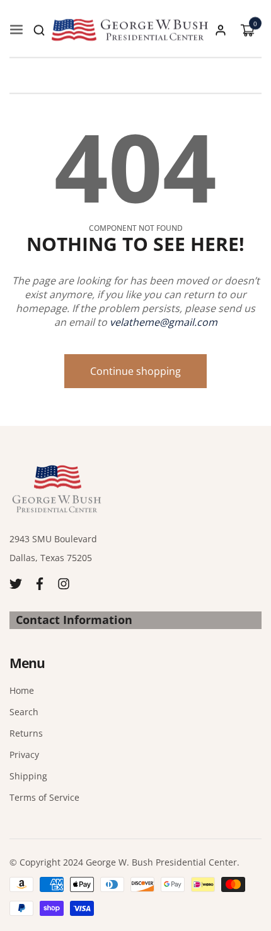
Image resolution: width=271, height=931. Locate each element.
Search (23, 712)
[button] (39, 30)
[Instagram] (63, 583)
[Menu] (16, 30)
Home (21, 690)
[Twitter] (15, 583)
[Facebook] (39, 583)
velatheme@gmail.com (163, 322)
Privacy (24, 755)
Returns (26, 733)
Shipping (28, 776)
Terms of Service (44, 797)
